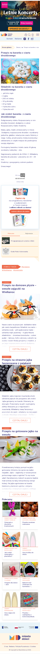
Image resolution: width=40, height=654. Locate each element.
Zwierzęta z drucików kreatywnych (9, 524)
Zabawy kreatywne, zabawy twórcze (10, 519)
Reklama (18, 39)
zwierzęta (19, 270)
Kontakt (10, 39)
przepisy (26, 267)
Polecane (11, 233)
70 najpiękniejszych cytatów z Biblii (22, 241)
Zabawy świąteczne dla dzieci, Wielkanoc (29, 519)
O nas (6, 646)
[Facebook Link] (28, 38)
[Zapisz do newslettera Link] (32, 38)
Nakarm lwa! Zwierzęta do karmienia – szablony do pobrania (27, 586)
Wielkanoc (7, 270)
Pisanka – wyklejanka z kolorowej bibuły (28, 614)
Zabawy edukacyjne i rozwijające (10, 549)
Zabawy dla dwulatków (26, 579)
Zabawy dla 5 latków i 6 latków (11, 579)
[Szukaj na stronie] (29, 35)
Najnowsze (29, 233)
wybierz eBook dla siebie (20, 211)
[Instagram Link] (24, 38)
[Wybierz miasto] (33, 35)
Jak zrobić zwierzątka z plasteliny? (8, 554)
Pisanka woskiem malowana (28, 523)
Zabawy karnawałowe (26, 549)
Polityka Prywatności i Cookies (26, 646)
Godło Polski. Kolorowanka (19, 252)
